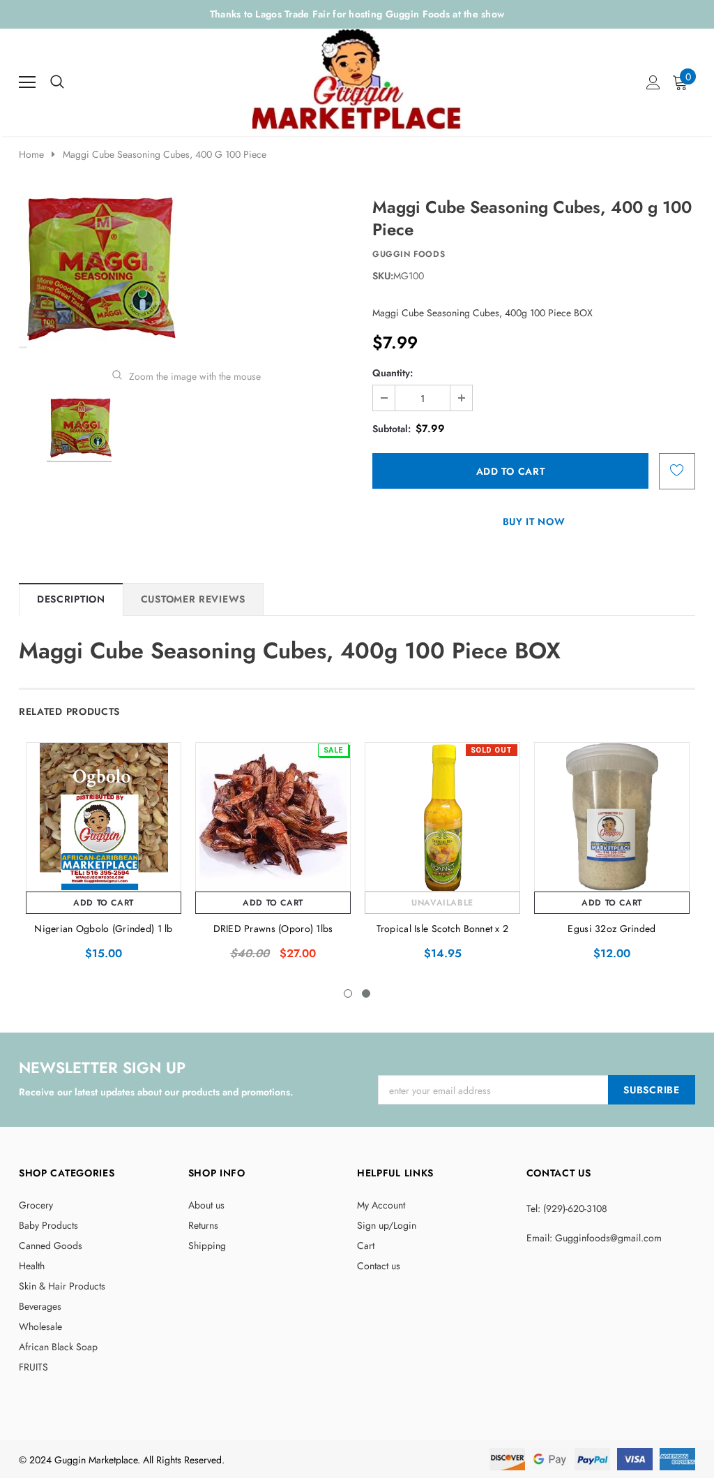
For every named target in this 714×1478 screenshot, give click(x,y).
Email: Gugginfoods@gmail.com (594, 1238)
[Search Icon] (57, 82)
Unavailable (442, 902)
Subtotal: (391, 429)
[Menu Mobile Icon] (27, 82)
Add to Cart (103, 902)
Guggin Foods (408, 254)
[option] (186, 272)
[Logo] (358, 78)
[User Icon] (653, 82)
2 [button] (366, 993)
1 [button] (348, 993)
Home (31, 154)
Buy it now (534, 522)
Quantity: (392, 373)
